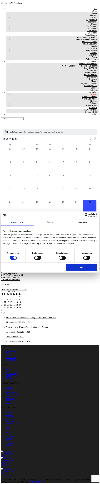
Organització (11, 374)
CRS (8, 353)
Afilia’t (94, 114)
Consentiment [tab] (17, 222)
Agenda (9, 412)
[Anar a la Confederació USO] (7, 456)
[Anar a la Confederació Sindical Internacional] (7, 475)
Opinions (10, 421)
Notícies (9, 419)
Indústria (9, 396)
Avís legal (8, 429)
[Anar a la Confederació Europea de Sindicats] (7, 465)
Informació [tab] (82, 222)
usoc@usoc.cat (36, 482)
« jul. (3, 313)
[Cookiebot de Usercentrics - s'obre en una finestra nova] (86, 215)
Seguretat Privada (10, 400)
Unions (9, 376)
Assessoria (10, 351)
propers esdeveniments (54, 132)
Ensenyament (12, 394)
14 (13, 302)
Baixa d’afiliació (10, 446)
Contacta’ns (11, 360)
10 (2, 302)
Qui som (9, 369)
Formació (10, 355)
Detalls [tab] (50, 222)
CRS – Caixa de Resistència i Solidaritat (79, 66)
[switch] (37, 258)
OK (81, 268)
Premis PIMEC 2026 (15, 337)
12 (8, 302)
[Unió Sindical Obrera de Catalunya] (12, 3)
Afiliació (9, 378)
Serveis (9, 403)
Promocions (11, 358)
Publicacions (11, 423)
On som (9, 371)
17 (2, 305)
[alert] (50, 132)
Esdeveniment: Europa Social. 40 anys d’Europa (27, 327)
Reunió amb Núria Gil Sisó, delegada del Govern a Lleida (31, 318)
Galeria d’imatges (10, 416)
